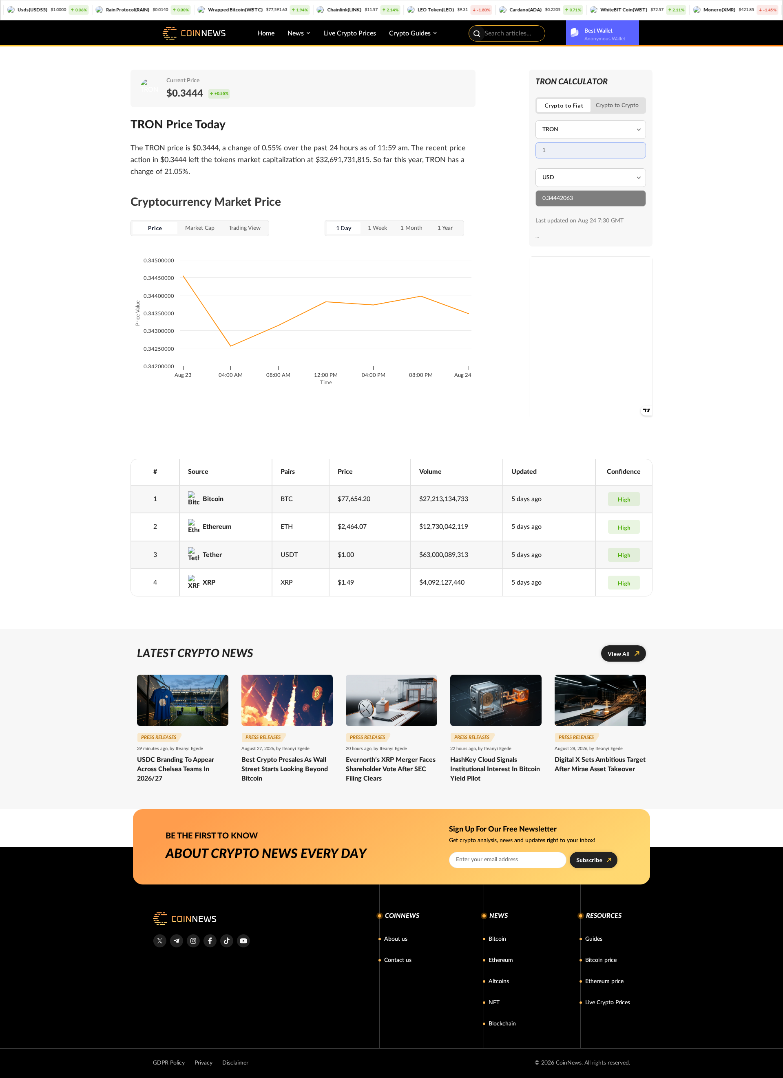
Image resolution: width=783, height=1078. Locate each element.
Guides (593, 939)
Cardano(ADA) (484, 9)
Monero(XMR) (678, 9)
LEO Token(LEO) (394, 9)
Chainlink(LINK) (303, 9)
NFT (494, 1002)
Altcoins (499, 981)
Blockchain (502, 1024)
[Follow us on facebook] (210, 941)
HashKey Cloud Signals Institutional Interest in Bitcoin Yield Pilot (495, 769)
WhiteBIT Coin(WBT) (582, 9)
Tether (212, 555)
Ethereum (217, 527)
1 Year (445, 228)
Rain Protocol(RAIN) (86, 9)
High (624, 499)
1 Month (411, 228)
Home (265, 33)
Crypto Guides (410, 33)
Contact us (397, 960)
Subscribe (589, 859)
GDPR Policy (169, 1063)
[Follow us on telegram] (176, 941)
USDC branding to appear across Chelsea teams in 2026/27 (175, 769)
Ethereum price (604, 981)
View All (619, 653)
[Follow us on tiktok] (226, 941)
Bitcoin (213, 499)
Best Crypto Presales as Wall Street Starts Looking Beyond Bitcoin (284, 769)
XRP (209, 582)
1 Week (377, 228)
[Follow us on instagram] (193, 941)
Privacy (203, 1063)
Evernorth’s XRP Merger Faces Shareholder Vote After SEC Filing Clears (391, 769)
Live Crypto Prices (350, 33)
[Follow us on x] (159, 941)
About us (395, 939)
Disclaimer (235, 1063)
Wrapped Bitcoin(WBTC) (194, 9)
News (296, 33)
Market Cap (200, 228)
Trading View (245, 228)
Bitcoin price (601, 960)
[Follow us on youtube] (243, 941)
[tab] (617, 105)
